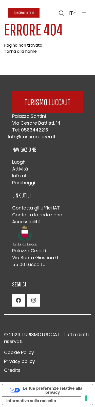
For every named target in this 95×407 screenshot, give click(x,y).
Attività (20, 169)
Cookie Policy (19, 352)
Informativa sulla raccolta (31, 400)
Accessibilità (26, 221)
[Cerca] (61, 13)
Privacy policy (19, 361)
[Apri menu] (84, 13)
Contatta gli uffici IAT (36, 208)
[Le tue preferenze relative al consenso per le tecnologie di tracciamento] (86, 398)
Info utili (21, 176)
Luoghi (19, 162)
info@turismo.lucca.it (31, 137)
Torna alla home (20, 51)
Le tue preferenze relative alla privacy (52, 390)
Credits (12, 370)
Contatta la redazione (37, 215)
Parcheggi (23, 182)
